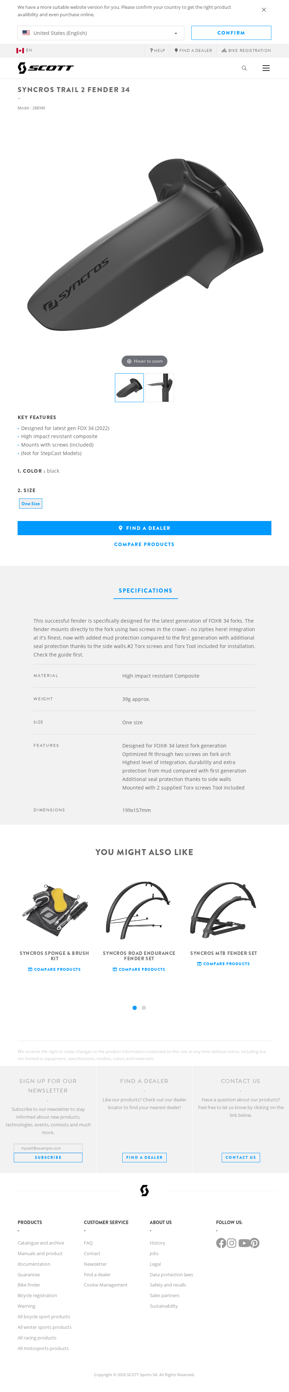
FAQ (88, 1243)
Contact (92, 1253)
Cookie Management (106, 1285)
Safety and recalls (168, 1285)
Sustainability (164, 1306)
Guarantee (29, 1274)
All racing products (37, 1337)
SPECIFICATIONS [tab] (146, 591)
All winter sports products (45, 1327)
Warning (26, 1306)
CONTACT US (241, 1157)
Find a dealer (147, 528)
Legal (155, 1264)
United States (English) (59, 33)
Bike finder (29, 1285)
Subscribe (48, 1157)
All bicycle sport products (44, 1316)
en (29, 50)
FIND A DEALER (144, 1157)
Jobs (154, 1253)
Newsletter (95, 1264)
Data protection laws (171, 1274)
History (157, 1243)
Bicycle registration (37, 1295)
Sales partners (164, 1295)
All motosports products (43, 1348)
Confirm (231, 32)
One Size (30, 504)
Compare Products (144, 544)
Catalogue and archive (41, 1243)
